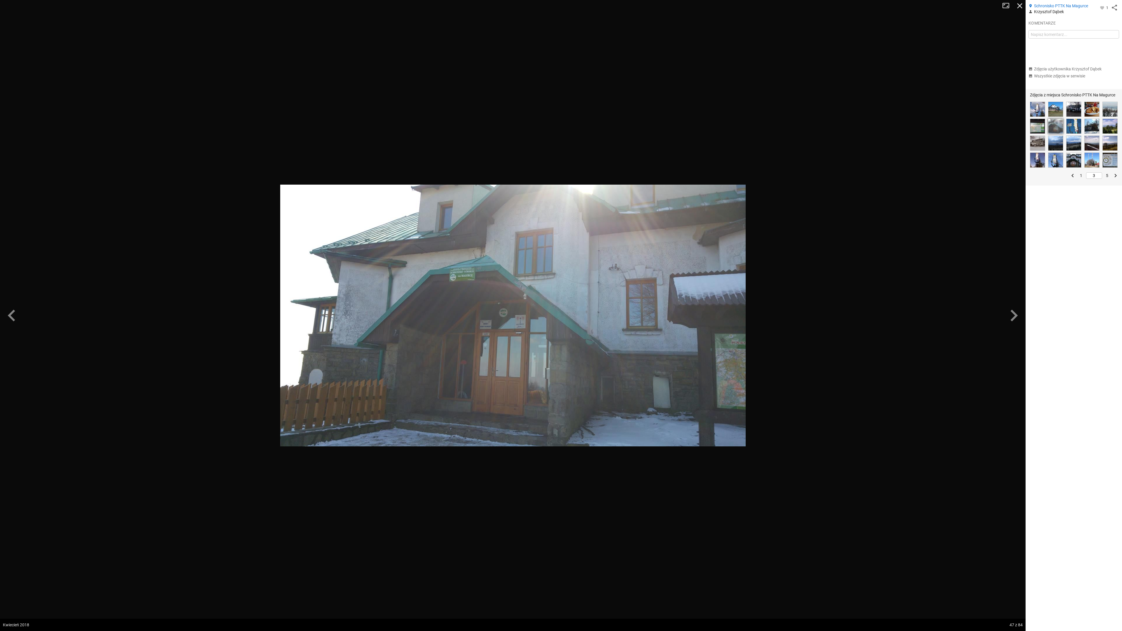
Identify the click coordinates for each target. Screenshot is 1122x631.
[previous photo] (11, 315)
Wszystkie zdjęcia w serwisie (1059, 76)
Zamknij (1020, 6)
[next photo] (1014, 315)
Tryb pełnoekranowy (1008, 6)
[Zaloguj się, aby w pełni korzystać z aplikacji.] (1102, 7)
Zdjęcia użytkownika (1068, 69)
